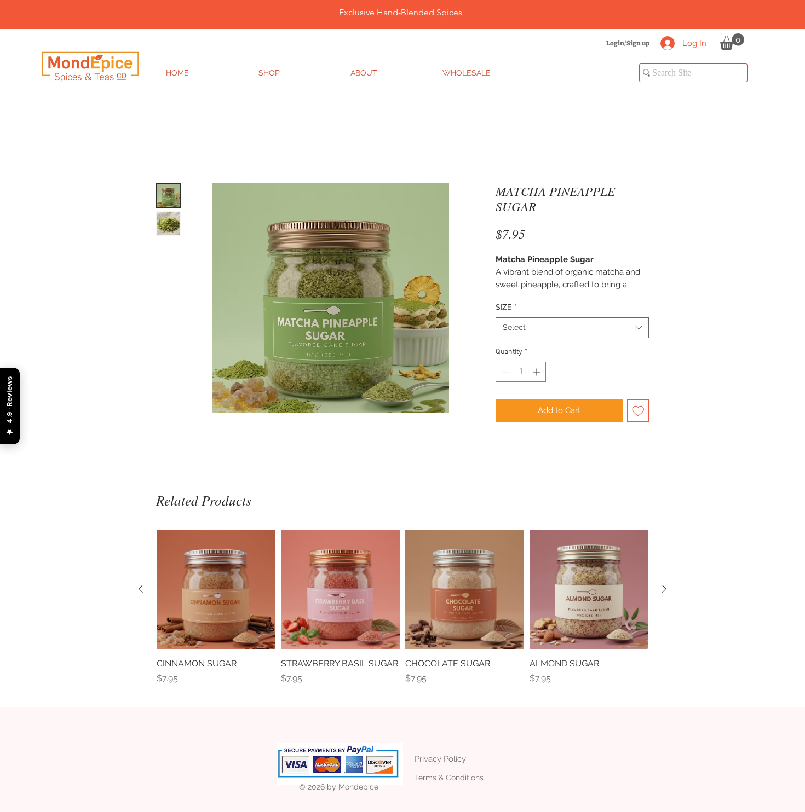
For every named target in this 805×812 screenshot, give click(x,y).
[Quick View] (216, 589)
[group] (402, 614)
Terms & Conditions (449, 777)
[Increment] (537, 371)
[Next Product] (664, 588)
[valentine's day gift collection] (397, 1)
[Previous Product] (140, 588)
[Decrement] (504, 371)
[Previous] (61, 15)
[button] (732, 41)
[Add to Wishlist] (638, 410)
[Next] (743, 15)
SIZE (506, 307)
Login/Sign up (627, 43)
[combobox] (572, 327)
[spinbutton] (521, 371)
